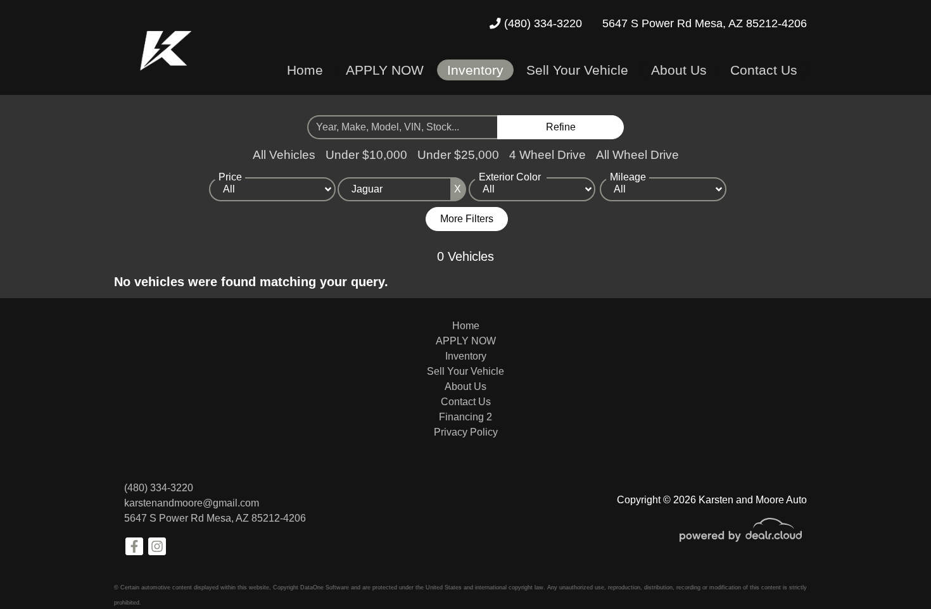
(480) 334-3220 (541, 23)
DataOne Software (324, 587)
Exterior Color (510, 177)
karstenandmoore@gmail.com (191, 503)
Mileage (628, 177)
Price (230, 177)
